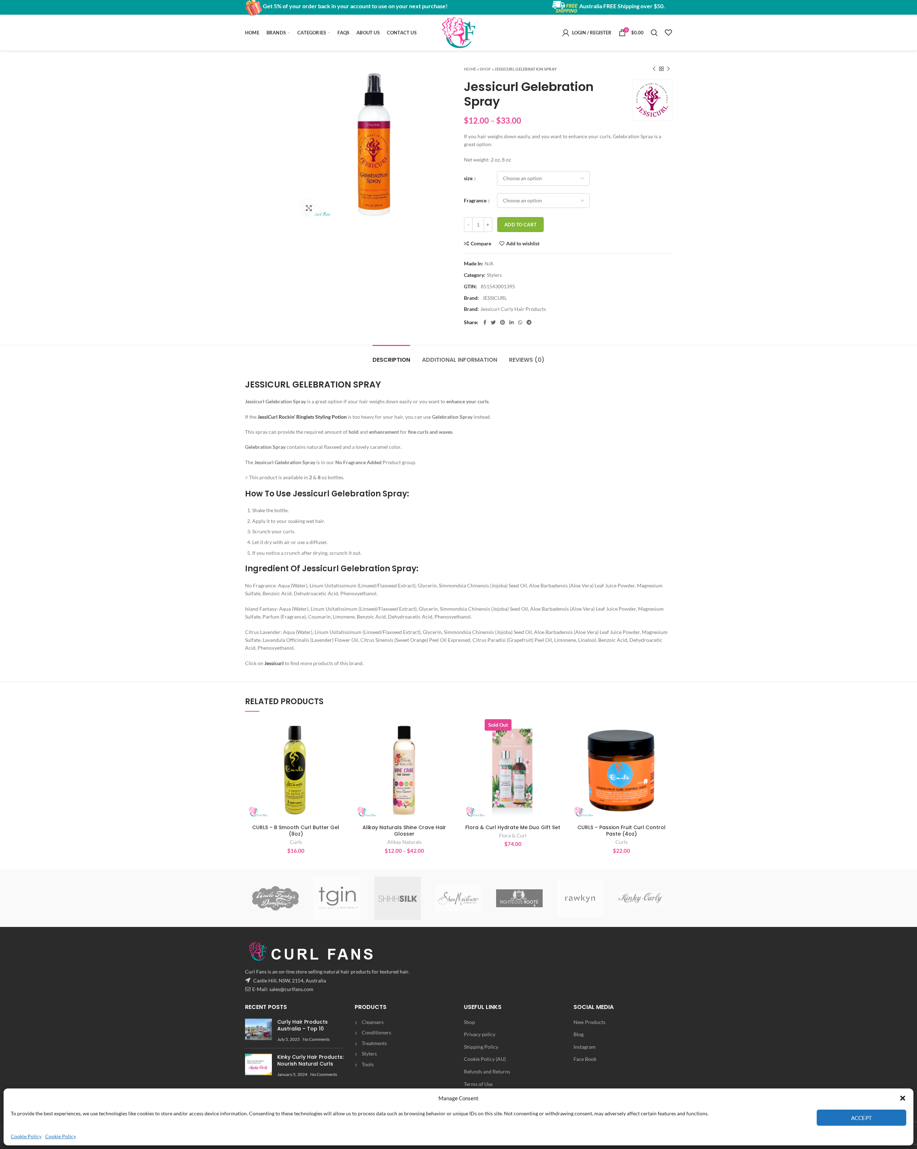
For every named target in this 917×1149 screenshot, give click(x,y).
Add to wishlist (522, 243)
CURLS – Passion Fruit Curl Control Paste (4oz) (621, 830)
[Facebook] (485, 322)
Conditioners (376, 1032)
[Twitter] (493, 322)
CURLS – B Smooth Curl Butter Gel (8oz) (295, 830)
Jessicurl (274, 663)
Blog (578, 1034)
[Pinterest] (502, 322)
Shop (485, 69)
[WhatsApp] (520, 322)
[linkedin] (511, 322)
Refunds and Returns (487, 1071)
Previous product (654, 68)
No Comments (316, 1039)
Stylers (494, 275)
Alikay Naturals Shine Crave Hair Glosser (404, 830)
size (469, 178)
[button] (902, 1098)
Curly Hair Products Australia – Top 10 (302, 1025)
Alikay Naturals (404, 842)
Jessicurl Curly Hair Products (513, 309)
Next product (668, 68)
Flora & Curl (513, 835)
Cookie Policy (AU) (485, 1059)
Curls (296, 842)
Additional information (459, 360)
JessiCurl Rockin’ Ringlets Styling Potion (302, 417)
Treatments (374, 1043)
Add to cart (520, 224)
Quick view (341, 747)
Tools (368, 1064)
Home (470, 69)
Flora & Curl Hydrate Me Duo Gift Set (512, 827)
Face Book (584, 1059)
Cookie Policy (26, 1136)
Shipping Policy (481, 1047)
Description (391, 360)
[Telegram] (529, 322)
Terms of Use (478, 1084)
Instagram (584, 1047)
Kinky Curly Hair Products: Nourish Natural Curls (310, 1060)
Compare (481, 243)
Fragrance (476, 200)
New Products (589, 1022)
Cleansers (373, 1022)
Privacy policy (479, 1034)
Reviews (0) (526, 360)
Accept (861, 1118)
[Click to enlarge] (309, 208)
